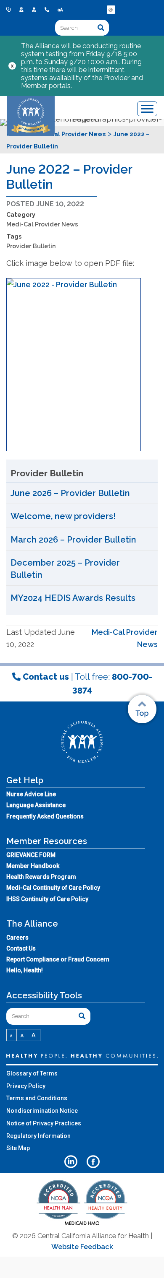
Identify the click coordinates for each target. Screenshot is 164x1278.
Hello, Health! (24, 970)
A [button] (11, 1036)
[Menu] (147, 108)
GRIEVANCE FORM (31, 855)
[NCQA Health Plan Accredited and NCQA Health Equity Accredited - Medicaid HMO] (82, 1225)
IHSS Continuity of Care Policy (47, 899)
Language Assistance (36, 805)
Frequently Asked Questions (45, 816)
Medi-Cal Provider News (42, 224)
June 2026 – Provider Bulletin (70, 493)
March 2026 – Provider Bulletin (73, 540)
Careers (17, 937)
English (111, 16)
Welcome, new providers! (63, 516)
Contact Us (21, 948)
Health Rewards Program (41, 876)
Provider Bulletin (31, 245)
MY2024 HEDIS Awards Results (73, 598)
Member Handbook (32, 865)
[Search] (101, 28)
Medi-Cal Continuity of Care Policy (53, 887)
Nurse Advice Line (31, 794)
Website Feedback (82, 1247)
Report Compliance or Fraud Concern (57, 959)
